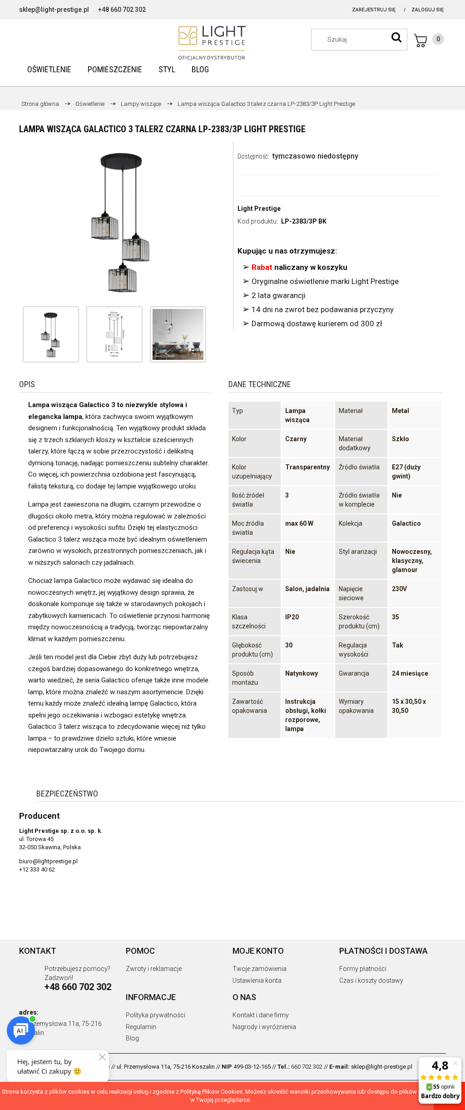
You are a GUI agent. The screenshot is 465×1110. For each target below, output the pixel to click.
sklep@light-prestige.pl (54, 9)
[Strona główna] (232, 43)
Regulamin (141, 1026)
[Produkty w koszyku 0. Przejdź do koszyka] (429, 40)
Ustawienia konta (257, 980)
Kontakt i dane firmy (260, 1015)
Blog (132, 1038)
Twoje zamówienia (259, 968)
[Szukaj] (396, 37)
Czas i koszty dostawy (371, 980)
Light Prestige (259, 208)
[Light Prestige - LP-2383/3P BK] (51, 334)
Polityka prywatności (155, 1015)
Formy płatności (362, 968)
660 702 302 (306, 1066)
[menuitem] (49, 69)
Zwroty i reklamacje (154, 968)
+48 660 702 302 (122, 9)
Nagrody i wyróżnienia (264, 1026)
